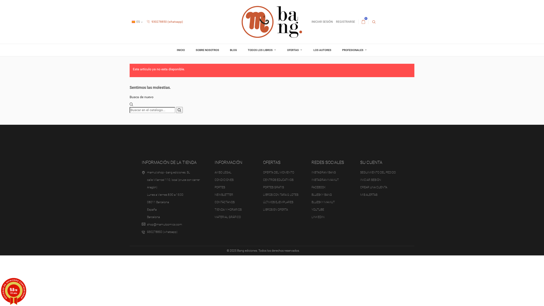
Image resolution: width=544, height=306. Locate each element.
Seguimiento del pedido (378, 172)
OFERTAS (293, 50)
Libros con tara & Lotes (280, 194)
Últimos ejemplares (278, 202)
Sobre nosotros (207, 50)
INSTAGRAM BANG (324, 172)
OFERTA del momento (278, 172)
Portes (220, 187)
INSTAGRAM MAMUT (325, 179)
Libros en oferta (275, 209)
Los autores (322, 50)
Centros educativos (278, 179)
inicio (181, 50)
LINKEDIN (318, 217)
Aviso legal (223, 172)
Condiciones (224, 179)
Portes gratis (273, 187)
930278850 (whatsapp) (167, 21)
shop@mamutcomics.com (164, 224)
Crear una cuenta (373, 187)
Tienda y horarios (228, 209)
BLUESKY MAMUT (323, 202)
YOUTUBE (318, 209)
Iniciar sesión (370, 179)
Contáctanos (225, 202)
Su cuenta (371, 162)
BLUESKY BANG (322, 194)
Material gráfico (228, 217)
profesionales (353, 50)
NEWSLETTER (224, 194)
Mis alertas (368, 194)
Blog (233, 50)
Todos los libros (260, 50)
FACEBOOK (319, 187)
